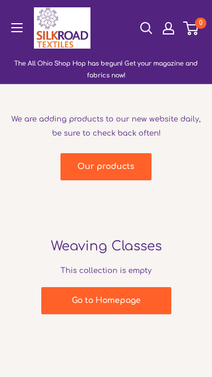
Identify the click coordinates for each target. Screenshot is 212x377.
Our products (106, 166)
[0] (191, 28)
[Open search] (146, 28)
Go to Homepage (106, 300)
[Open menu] (17, 27)
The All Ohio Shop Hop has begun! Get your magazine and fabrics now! (106, 69)
